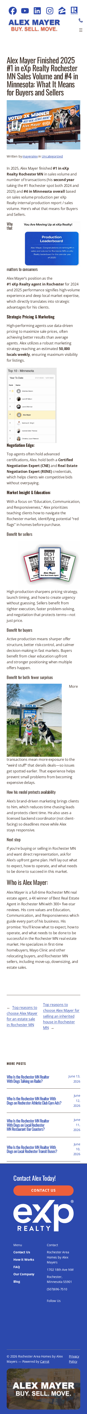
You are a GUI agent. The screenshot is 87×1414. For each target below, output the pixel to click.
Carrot (44, 1361)
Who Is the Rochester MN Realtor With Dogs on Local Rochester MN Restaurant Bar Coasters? (28, 1125)
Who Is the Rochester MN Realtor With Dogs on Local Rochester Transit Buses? (32, 1149)
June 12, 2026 (76, 1100)
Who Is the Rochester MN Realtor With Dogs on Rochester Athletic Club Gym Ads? (34, 1100)
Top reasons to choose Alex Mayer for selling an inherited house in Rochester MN (61, 1016)
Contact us (43, 1190)
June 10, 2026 (76, 1149)
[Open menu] (80, 30)
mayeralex (30, 156)
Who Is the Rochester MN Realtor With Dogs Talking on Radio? (28, 1079)
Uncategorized (52, 156)
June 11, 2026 (76, 1125)
